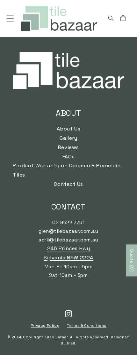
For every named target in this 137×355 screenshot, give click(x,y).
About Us (69, 128)
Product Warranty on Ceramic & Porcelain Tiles (66, 170)
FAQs (68, 156)
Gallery (68, 138)
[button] (10, 18)
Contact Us (68, 184)
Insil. (71, 343)
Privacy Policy (45, 325)
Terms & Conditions (86, 325)
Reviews (68, 147)
